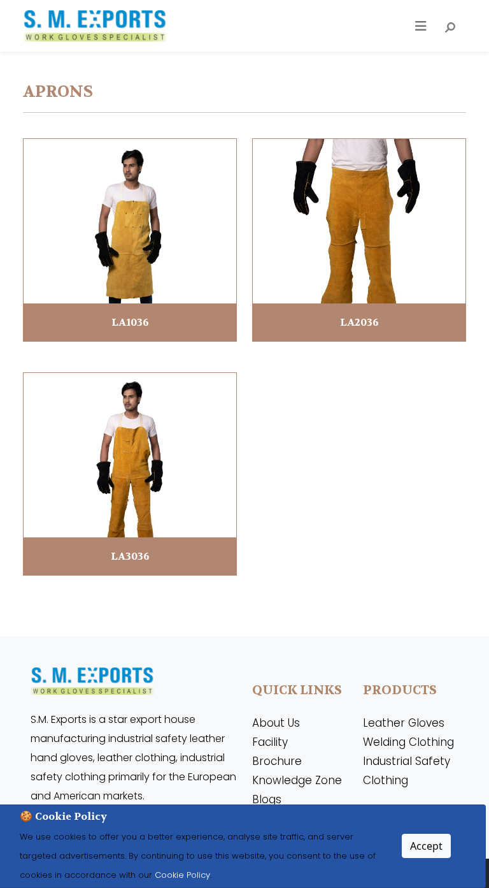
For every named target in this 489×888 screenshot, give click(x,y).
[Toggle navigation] (421, 26)
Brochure (277, 761)
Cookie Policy (181, 875)
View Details (130, 239)
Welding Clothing (408, 742)
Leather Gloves (403, 723)
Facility (270, 742)
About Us (276, 723)
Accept (426, 846)
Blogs (266, 799)
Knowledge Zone (297, 780)
